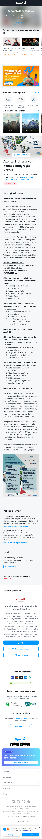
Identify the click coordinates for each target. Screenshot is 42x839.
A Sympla (6, 788)
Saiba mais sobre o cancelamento (15, 526)
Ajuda (5, 794)
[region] (21, 832)
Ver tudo (36, 92)
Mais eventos (23, 655)
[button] (6, 829)
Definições (11, 835)
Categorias (7, 777)
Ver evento (21, 23)
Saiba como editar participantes (15, 543)
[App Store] (14, 744)
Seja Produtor (8, 783)
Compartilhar (23, 155)
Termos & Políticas (25, 830)
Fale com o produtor (22, 649)
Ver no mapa (12, 567)
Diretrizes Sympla (19, 821)
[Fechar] (39, 827)
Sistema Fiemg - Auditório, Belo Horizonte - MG (20, 178)
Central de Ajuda (21, 718)
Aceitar (30, 835)
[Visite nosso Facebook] (28, 801)
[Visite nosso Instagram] (18, 801)
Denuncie (7, 578)
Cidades (6, 771)
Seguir (22, 643)
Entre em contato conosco (26, 816)
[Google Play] (25, 744)
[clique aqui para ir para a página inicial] (21, 3)
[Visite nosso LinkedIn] (13, 801)
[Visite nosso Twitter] (23, 801)
